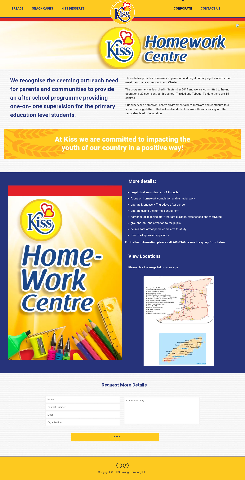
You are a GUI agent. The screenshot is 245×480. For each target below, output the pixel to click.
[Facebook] (119, 465)
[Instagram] (126, 465)
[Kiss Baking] (122, 12)
